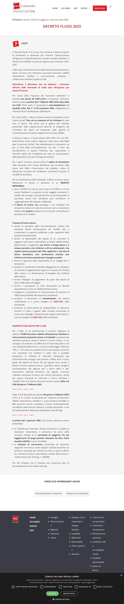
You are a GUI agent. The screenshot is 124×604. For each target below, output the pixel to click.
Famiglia (54, 517)
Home (55, 8)
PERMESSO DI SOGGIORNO (77, 493)
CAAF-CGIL (58, 301)
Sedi (76, 8)
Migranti (54, 529)
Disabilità (76, 533)
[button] (62, 599)
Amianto (75, 554)
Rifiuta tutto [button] (69, 594)
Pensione (55, 533)
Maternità (76, 537)
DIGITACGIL (100, 8)
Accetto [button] (52, 594)
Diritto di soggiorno (40, 19)
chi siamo (65, 8)
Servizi (84, 8)
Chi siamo (35, 521)
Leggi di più (91, 582)
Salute (53, 537)
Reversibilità (77, 541)
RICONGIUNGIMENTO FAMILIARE (48, 493)
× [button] (121, 575)
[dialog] (62, 588)
